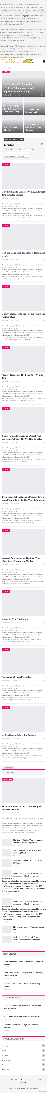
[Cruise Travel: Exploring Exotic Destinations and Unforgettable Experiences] (7, 901)
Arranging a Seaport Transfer (16, 677)
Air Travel (9, 149)
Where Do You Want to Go (15, 619)
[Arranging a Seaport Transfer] (23, 661)
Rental (6, 72)
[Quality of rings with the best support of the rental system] (23, 298)
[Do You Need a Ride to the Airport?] (23, 719)
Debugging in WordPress (29, 15)
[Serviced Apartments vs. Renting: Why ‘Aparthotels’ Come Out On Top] (23, 542)
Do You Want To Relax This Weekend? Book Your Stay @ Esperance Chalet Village (19, 88)
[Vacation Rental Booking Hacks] (34, 106)
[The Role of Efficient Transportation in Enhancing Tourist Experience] (7, 842)
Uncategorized (11, 156)
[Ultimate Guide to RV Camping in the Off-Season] (7, 863)
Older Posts (9, 768)
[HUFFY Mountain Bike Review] (12, 124)
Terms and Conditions (12, 1080)
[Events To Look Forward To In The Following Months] (7, 852)
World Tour (23, 156)
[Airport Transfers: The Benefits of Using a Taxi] (23, 359)
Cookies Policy (38, 1080)
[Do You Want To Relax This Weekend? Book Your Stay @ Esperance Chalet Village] (7, 873)
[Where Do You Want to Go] (23, 603)
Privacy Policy (26, 1080)
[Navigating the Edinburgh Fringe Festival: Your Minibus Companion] (7, 939)
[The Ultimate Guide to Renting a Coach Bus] (7, 929)
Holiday (31, 149)
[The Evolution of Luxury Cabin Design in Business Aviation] (23, 790)
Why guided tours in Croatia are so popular (22, 1016)
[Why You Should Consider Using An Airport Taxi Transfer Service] (23, 176)
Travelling (24, 153)
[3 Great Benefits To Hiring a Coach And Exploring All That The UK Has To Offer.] (23, 420)
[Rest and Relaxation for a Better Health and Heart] (23, 237)
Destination (20, 149)
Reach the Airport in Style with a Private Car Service (34, 127)
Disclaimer (23, 1082)
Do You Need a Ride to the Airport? (19, 735)
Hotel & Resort (11, 153)
